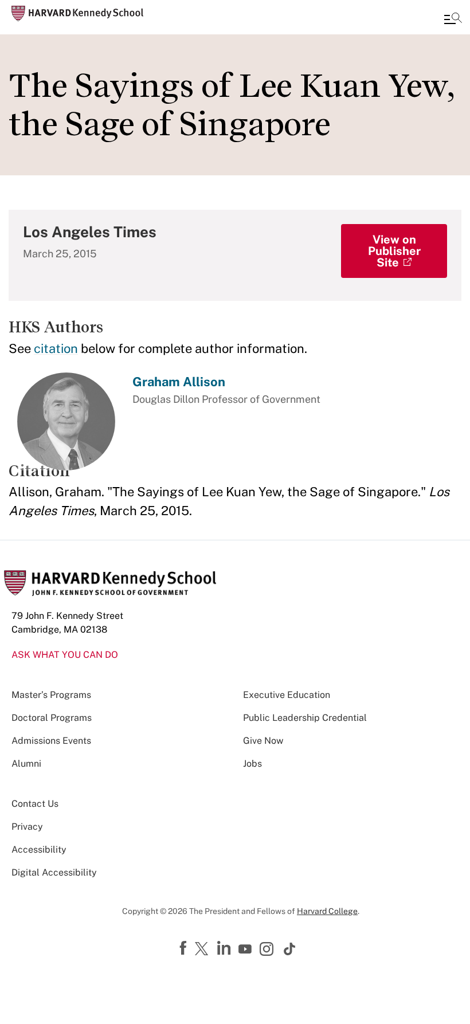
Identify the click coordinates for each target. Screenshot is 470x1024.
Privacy (27, 826)
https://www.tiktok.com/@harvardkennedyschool (290, 949)
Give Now (263, 740)
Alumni (26, 763)
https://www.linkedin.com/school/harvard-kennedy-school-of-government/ (225, 948)
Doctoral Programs (51, 717)
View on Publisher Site (394, 251)
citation (56, 348)
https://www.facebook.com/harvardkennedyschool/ (184, 948)
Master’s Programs (51, 694)
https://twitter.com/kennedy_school (203, 949)
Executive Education (286, 694)
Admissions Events (51, 740)
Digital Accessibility (54, 872)
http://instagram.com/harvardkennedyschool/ (268, 950)
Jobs (252, 763)
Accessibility (38, 849)
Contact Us (34, 803)
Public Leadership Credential (305, 717)
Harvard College (327, 911)
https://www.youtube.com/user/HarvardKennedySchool (246, 949)
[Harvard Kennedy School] (77, 13)
